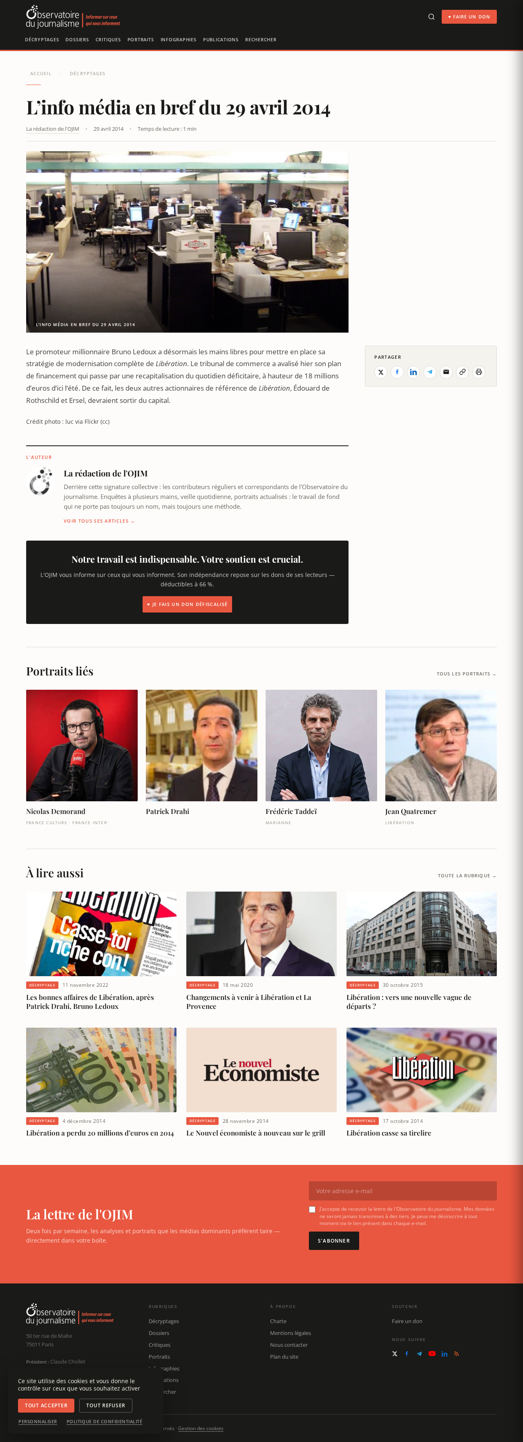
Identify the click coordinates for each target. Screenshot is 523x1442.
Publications (221, 39)
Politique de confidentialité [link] (105, 1421)
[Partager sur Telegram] (429, 371)
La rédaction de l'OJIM (52, 128)
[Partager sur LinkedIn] (413, 371)
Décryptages (42, 39)
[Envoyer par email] (446, 371)
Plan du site (284, 1356)
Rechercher (261, 39)
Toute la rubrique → (467, 875)
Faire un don (407, 1321)
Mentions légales (290, 1333)
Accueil (40, 73)
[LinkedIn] (444, 1353)
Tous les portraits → (467, 674)
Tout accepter (46, 1405)
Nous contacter (289, 1344)
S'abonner (334, 1240)
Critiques (108, 39)
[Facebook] (407, 1353)
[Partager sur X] (380, 371)
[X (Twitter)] (395, 1353)
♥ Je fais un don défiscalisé (187, 604)
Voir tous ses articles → (100, 521)
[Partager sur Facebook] (397, 371)
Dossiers (77, 39)
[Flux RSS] (456, 1353)
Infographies (179, 39)
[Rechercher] (431, 17)
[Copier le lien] (462, 371)
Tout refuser (105, 1405)
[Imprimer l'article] (478, 371)
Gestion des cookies (201, 1428)
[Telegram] (419, 1354)
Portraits (140, 39)
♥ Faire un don (469, 16)
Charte (278, 1321)
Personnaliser (37, 1421)
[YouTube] (432, 1353)
